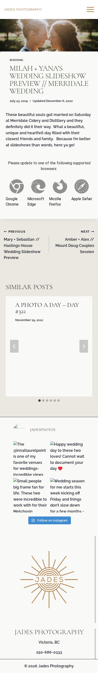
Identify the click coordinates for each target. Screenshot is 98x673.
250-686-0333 (49, 652)
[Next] (83, 346)
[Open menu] (91, 9)
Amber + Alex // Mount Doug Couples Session (74, 242)
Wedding (16, 60)
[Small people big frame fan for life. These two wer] (30, 495)
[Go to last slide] (14, 346)
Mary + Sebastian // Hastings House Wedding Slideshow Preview (22, 245)
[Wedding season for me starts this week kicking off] (67, 495)
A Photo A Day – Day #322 (47, 308)
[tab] (39, 400)
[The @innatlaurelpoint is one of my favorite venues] (30, 458)
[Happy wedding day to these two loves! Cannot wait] (67, 458)
